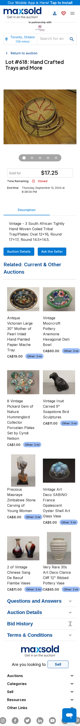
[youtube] (52, 720)
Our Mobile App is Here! (40, 2)
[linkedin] (40, 720)
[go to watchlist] (63, 13)
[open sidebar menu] (72, 13)
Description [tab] (27, 210)
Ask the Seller (52, 251)
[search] (71, 39)
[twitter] (27, 720)
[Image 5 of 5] (56, 158)
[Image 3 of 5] (40, 158)
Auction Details (19, 251)
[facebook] (15, 720)
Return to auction (24, 53)
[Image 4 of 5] (48, 158)
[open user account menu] (54, 13)
